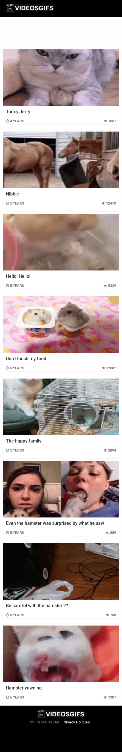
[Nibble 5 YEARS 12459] (61, 160)
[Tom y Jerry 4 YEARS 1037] (61, 77)
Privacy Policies (76, 722)
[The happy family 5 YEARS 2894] (61, 407)
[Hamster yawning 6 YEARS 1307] (61, 654)
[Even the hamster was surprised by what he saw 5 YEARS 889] (61, 489)
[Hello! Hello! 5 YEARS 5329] (61, 242)
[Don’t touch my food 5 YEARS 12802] (61, 324)
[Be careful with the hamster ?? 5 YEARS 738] (61, 571)
